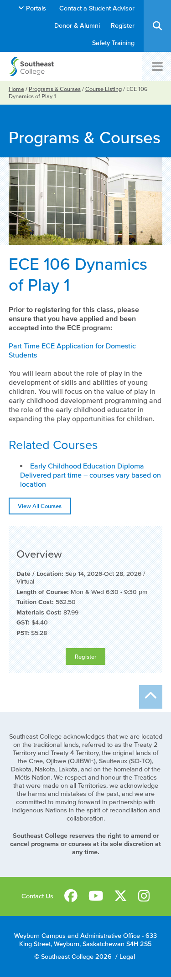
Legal (127, 956)
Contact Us (37, 896)
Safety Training (113, 43)
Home (16, 89)
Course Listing (103, 89)
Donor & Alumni (77, 25)
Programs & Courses (55, 89)
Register (123, 25)
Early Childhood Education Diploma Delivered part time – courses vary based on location (90, 475)
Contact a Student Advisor (97, 8)
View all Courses (40, 506)
